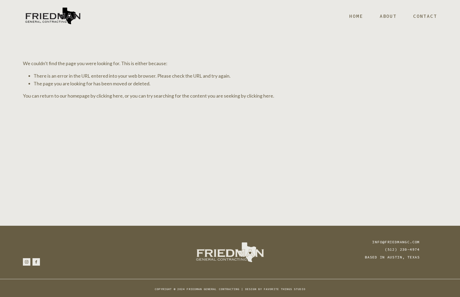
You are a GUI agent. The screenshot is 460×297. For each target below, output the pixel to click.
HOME (356, 16)
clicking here (109, 96)
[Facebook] (36, 262)
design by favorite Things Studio (275, 289)
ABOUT (388, 16)
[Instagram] (26, 262)
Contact (425, 16)
